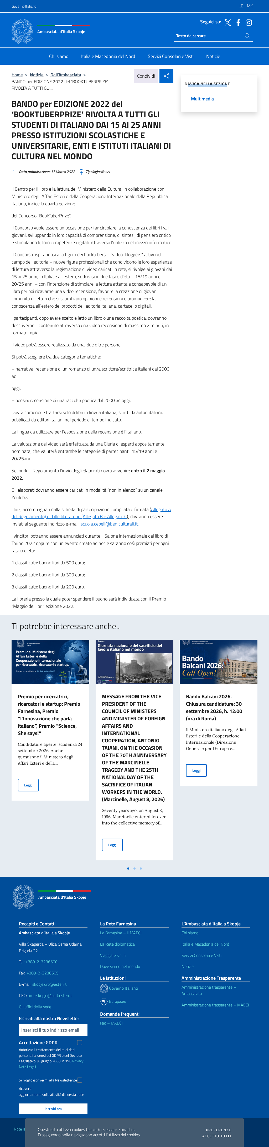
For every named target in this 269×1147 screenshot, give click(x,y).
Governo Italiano (24, 6)
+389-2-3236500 (41, 961)
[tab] (128, 868)
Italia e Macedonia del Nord (205, 944)
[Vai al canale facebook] (237, 22)
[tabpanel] (50, 751)
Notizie (37, 74)
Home (17, 74)
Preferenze (218, 1130)
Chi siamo (190, 933)
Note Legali (27, 1066)
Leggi (31, 785)
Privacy (78, 1061)
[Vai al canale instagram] (247, 22)
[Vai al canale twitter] (226, 22)
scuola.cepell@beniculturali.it (109, 523)
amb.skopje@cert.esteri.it (50, 995)
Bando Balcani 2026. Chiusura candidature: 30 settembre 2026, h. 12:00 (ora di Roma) (214, 707)
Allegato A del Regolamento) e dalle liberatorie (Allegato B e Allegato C (91, 513)
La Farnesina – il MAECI (121, 933)
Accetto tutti (216, 1136)
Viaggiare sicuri (113, 955)
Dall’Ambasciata (65, 74)
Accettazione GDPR (38, 1042)
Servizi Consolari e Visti (201, 955)
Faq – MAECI (111, 1023)
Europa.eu (117, 1001)
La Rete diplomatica (117, 944)
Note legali (22, 1129)
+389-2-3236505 (42, 973)
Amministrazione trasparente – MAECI (215, 1005)
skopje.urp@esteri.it (49, 984)
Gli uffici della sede (35, 1007)
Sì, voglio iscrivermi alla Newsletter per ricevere (48, 1080)
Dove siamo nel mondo (120, 966)
